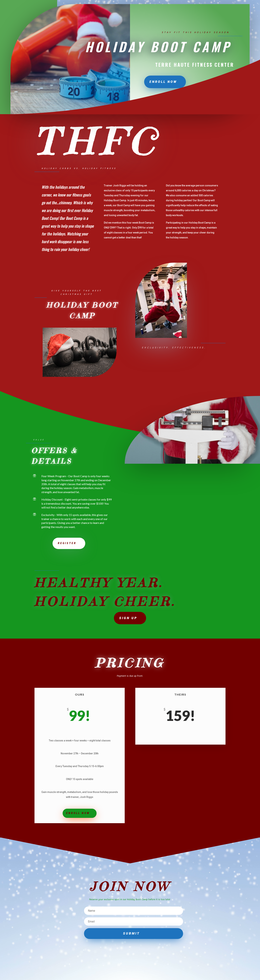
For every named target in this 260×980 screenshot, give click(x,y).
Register (67, 543)
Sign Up (128, 618)
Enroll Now (163, 82)
